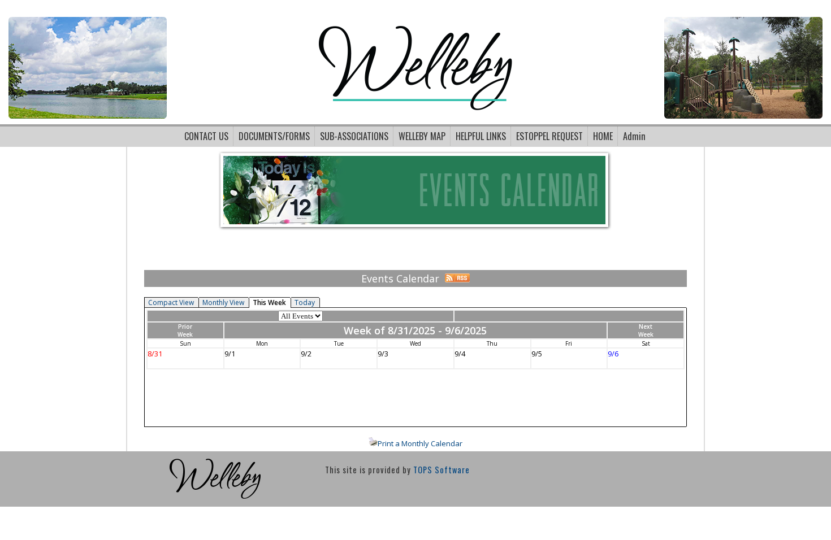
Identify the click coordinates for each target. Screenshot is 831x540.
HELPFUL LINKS (481, 136)
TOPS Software (441, 470)
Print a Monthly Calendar (420, 443)
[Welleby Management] (215, 501)
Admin (634, 136)
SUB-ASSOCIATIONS (354, 136)
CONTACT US (206, 136)
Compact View (171, 302)
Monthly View (223, 302)
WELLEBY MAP (422, 136)
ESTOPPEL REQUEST (549, 136)
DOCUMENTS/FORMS (274, 136)
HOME (603, 136)
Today (305, 302)
